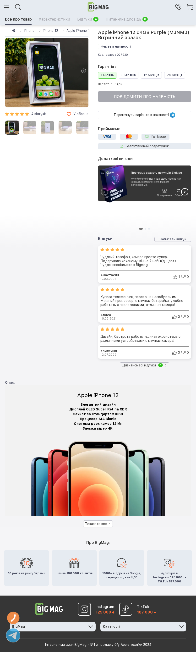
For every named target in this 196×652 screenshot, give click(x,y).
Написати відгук (172, 239)
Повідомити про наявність (144, 96)
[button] (83, 70)
